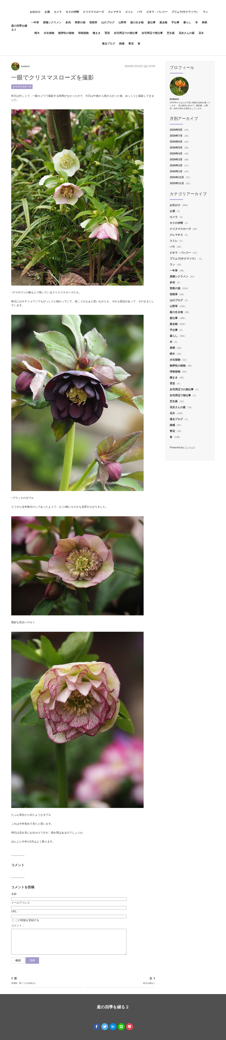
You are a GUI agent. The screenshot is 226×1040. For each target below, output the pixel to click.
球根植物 (83, 33)
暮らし (187, 22)
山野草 (122, 22)
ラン (205, 11)
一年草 (35, 22)
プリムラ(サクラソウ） (185, 11)
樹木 (37, 33)
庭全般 (163, 22)
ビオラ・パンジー (157, 11)
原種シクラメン (52, 22)
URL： (15, 911)
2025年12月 (177, 177)
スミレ (129, 11)
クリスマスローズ (93, 11)
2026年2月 (176, 165)
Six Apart (189, 447)
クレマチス (114, 11)
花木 (201, 33)
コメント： (17, 925)
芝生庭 (171, 33)
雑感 (121, 43)
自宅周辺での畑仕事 (126, 33)
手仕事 (175, 22)
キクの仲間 (72, 11)
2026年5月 (176, 147)
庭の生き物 (137, 22)
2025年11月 (177, 183)
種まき (97, 33)
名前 (14, 894)
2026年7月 (176, 135)
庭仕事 (152, 22)
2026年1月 (176, 171)
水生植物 (49, 33)
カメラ (58, 11)
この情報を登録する (27, 920)
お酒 (47, 11)
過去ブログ (108, 43)
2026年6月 (176, 141)
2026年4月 (176, 153)
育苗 (107, 33)
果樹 (204, 22)
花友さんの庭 (187, 33)
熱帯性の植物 (66, 33)
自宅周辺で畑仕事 (152, 33)
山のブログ (107, 22)
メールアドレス (20, 902)
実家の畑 (80, 22)
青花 (131, 43)
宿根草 (93, 22)
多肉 (68, 22)
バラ (139, 11)
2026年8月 (176, 129)
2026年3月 (176, 159)
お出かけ (35, 11)
